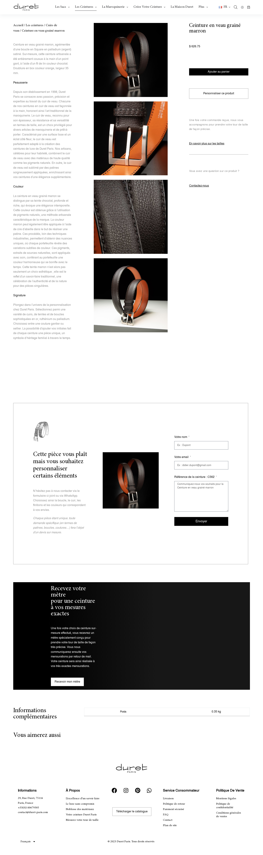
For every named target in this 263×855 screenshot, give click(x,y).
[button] (224, 7)
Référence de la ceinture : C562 (194, 477)
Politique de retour (174, 803)
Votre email (181, 457)
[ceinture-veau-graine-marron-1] (131, 60)
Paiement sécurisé (173, 809)
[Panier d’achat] (248, 7)
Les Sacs (60, 7)
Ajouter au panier (219, 72)
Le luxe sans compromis (80, 803)
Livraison (168, 798)
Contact (167, 820)
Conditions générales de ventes (228, 814)
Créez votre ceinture (147, 7)
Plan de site (170, 825)
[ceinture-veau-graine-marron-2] (131, 217)
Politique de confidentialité (224, 805)
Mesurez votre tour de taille (82, 820)
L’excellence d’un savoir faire (82, 798)
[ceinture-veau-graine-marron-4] (131, 295)
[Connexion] (242, 7)
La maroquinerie (113, 7)
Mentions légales (226, 798)
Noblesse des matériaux (80, 809)
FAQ (165, 814)
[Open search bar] (235, 7)
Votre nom (181, 437)
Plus (201, 7)
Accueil (18, 25)
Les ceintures (84, 7)
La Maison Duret (182, 7)
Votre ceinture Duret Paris (81, 814)
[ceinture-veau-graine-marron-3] (131, 138)
